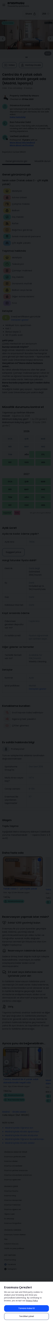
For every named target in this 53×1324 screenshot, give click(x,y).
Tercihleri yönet (26, 1316)
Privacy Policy (32, 1300)
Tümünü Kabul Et (26, 1308)
